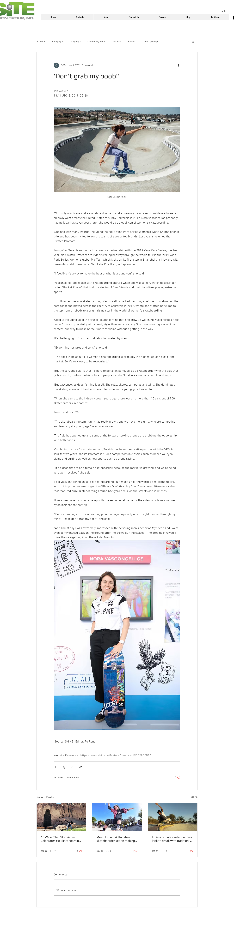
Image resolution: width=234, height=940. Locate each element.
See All (194, 796)
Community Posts (96, 41)
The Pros (116, 41)
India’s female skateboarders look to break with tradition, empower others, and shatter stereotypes (172, 838)
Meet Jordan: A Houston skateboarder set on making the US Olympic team (115, 838)
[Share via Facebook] (55, 767)
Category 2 (75, 41)
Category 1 (57, 41)
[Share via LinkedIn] (72, 767)
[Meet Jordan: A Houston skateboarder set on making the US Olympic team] (117, 817)
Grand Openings (150, 41)
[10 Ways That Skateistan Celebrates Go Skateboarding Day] (61, 817)
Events (131, 41)
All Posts (40, 41)
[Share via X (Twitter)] (63, 767)
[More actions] (178, 65)
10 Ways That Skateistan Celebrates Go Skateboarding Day (61, 838)
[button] (80, 17)
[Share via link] (80, 767)
